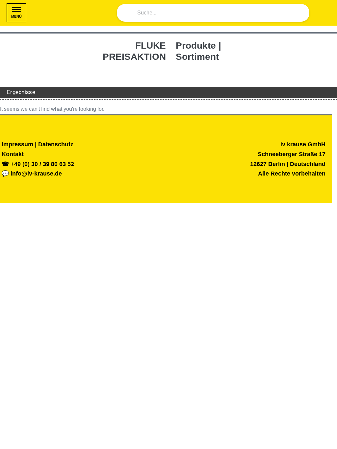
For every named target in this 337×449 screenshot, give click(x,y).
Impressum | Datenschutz (37, 144)
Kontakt (13, 154)
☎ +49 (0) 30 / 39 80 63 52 (38, 164)
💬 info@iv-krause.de (32, 173)
